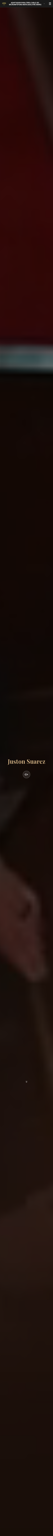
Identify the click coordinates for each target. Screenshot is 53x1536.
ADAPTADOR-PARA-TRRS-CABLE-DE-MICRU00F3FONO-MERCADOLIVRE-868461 (25, 4)
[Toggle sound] (26, 774)
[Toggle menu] (50, 3)
